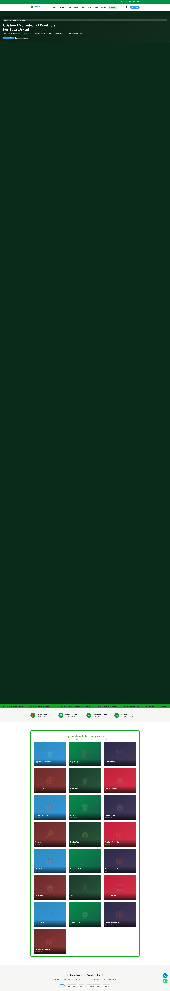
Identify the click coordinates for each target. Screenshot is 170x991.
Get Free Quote (8, 38)
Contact (103, 7)
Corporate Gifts (94, 986)
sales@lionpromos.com (52, 2)
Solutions (63, 7)
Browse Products (22, 38)
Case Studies (73, 7)
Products (53, 7)
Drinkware (71, 986)
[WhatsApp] (165, 981)
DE (138, 1)
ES (134, 1)
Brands (83, 7)
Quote (136, 7)
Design (113, 7)
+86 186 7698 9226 (37, 2)
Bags (81, 986)
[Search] (127, 7)
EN (126, 1)
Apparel (106, 986)
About (96, 7)
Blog (89, 7)
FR (130, 1)
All (62, 986)
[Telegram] (165, 975)
